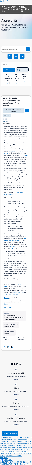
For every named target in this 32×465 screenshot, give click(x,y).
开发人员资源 (4, 450)
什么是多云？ (25, 452)
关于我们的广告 (12, 464)
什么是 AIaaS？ (23, 454)
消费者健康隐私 (4, 462)
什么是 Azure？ (4, 437)
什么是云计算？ (15, 452)
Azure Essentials (11, 439)
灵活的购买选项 (14, 441)
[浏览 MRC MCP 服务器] (22, 56)
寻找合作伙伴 (21, 448)
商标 (5, 464)
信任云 (5, 439)
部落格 (30, 448)
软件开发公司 (4, 448)
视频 (9, 452)
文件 (26, 448)
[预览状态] (16, 83)
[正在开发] (8, 83)
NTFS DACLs (23, 155)
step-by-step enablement (11, 294)
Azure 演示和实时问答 (20, 445)
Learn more (7, 307)
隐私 (21, 462)
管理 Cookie (26, 462)
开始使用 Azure (13, 437)
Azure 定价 (28, 439)
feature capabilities (18, 292)
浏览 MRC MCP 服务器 (24, 9)
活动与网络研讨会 (16, 450)
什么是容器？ (10, 456)
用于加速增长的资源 (25, 443)
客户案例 (19, 439)
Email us (6, 298)
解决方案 (16, 443)
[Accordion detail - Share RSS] (8, 347)
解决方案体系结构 (5, 445)
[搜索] (28, 49)
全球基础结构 (22, 437)
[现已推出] (24, 80)
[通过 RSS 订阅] (16, 56)
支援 (12, 445)
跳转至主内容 (4, 1)
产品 (23, 439)
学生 (9, 450)
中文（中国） (4, 458)
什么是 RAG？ (18, 456)
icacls (13, 248)
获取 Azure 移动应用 (11, 433)
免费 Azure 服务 (4, 441)
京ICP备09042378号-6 (23, 464)
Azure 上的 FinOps (24, 441)
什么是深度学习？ (13, 454)
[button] (10, 56)
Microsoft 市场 (12, 448)
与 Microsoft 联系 (14, 462)
